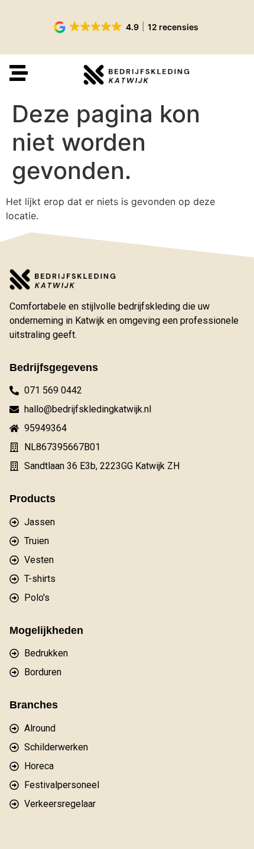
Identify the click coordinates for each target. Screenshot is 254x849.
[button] (127, 27)
